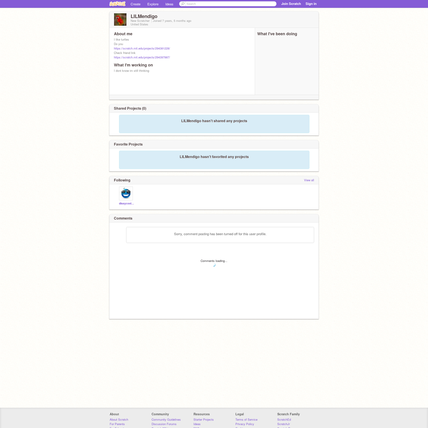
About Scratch (119, 419)
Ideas (169, 4)
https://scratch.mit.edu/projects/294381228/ (142, 48)
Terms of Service (246, 419)
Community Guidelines (166, 419)
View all (309, 180)
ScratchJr (283, 424)
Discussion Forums (164, 424)
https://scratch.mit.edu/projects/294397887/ (142, 57)
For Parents (117, 424)
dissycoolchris (126, 203)
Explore (152, 4)
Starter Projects (203, 419)
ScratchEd (284, 419)
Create (135, 4)
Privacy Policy (244, 424)
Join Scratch (291, 3)
